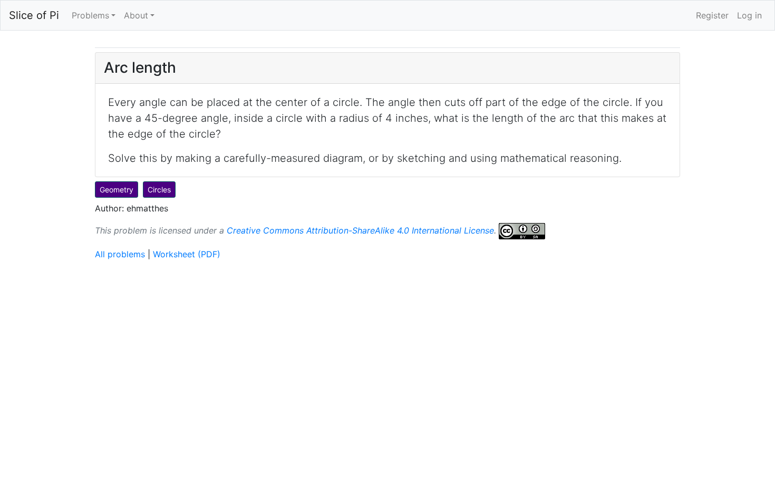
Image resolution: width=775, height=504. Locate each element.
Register (712, 15)
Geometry (116, 189)
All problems (120, 254)
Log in (749, 15)
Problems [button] (90, 15)
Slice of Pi (34, 15)
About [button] (136, 15)
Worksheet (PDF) (186, 254)
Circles (159, 189)
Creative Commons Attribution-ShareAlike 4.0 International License (360, 230)
